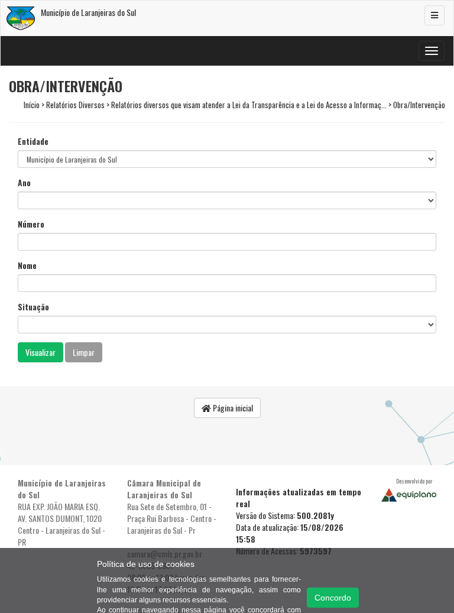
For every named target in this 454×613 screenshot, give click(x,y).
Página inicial (232, 407)
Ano (24, 183)
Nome (27, 265)
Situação (33, 307)
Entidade (33, 141)
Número (31, 224)
